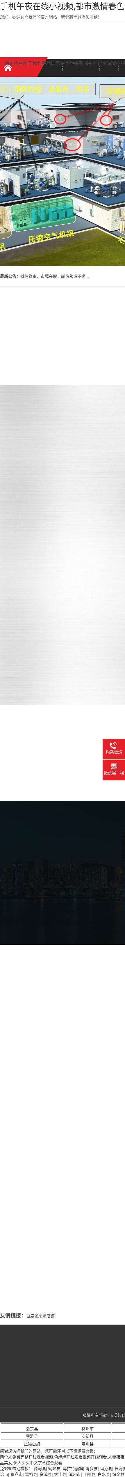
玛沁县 (106, 1468)
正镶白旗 (32, 1444)
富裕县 (31, 1474)
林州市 (87, 1428)
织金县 (118, 1474)
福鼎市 (16, 1474)
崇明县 (87, 1444)
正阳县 (89, 1474)
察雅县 (32, 1436)
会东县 (32, 1428)
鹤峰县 (54, 1468)
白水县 (104, 1474)
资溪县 (46, 1474)
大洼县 (60, 1474)
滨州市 (75, 1474)
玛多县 (91, 1468)
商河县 (40, 1468)
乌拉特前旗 (73, 1468)
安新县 (87, 1436)
